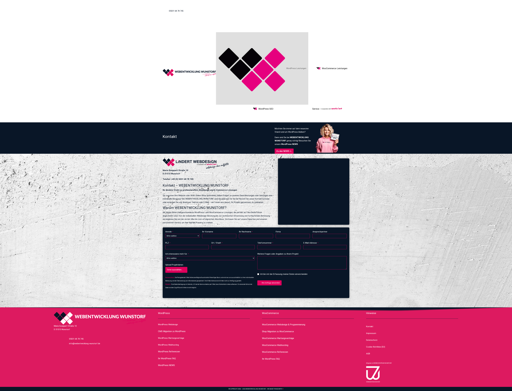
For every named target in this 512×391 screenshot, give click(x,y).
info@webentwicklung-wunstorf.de (308, 11)
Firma (278, 231)
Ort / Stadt (216, 243)
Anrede (169, 231)
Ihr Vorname (207, 231)
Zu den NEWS (282, 151)
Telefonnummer (265, 243)
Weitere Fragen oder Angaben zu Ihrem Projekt (278, 254)
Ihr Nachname (246, 231)
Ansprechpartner (320, 231)
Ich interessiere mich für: (177, 254)
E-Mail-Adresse (310, 243)
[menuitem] (262, 68)
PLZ (167, 243)
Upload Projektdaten (174, 265)
